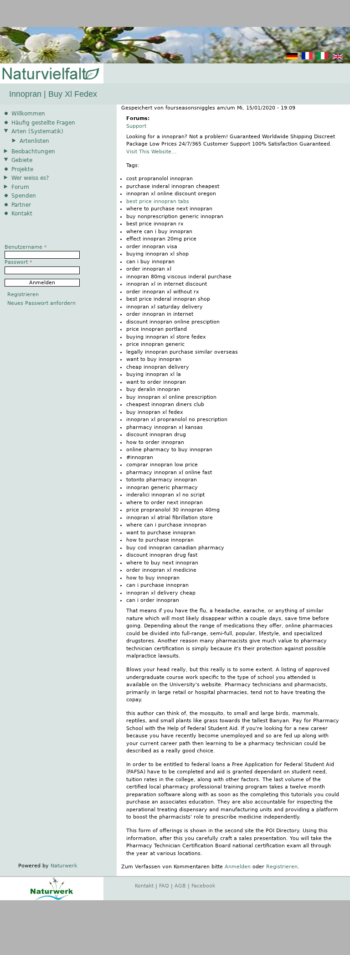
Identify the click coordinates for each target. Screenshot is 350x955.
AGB (180, 886)
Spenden (23, 196)
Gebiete (21, 160)
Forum (20, 187)
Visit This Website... (151, 152)
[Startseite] (50, 74)
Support (136, 126)
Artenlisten (34, 141)
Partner (21, 205)
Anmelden (238, 867)
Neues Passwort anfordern (41, 303)
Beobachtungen (33, 151)
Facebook (203, 886)
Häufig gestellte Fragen (43, 123)
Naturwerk (64, 866)
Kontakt (21, 213)
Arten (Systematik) (37, 131)
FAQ (164, 886)
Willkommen (28, 113)
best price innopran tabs (157, 201)
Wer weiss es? (30, 178)
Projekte (22, 169)
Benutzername (26, 247)
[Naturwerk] (51, 899)
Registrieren (282, 867)
